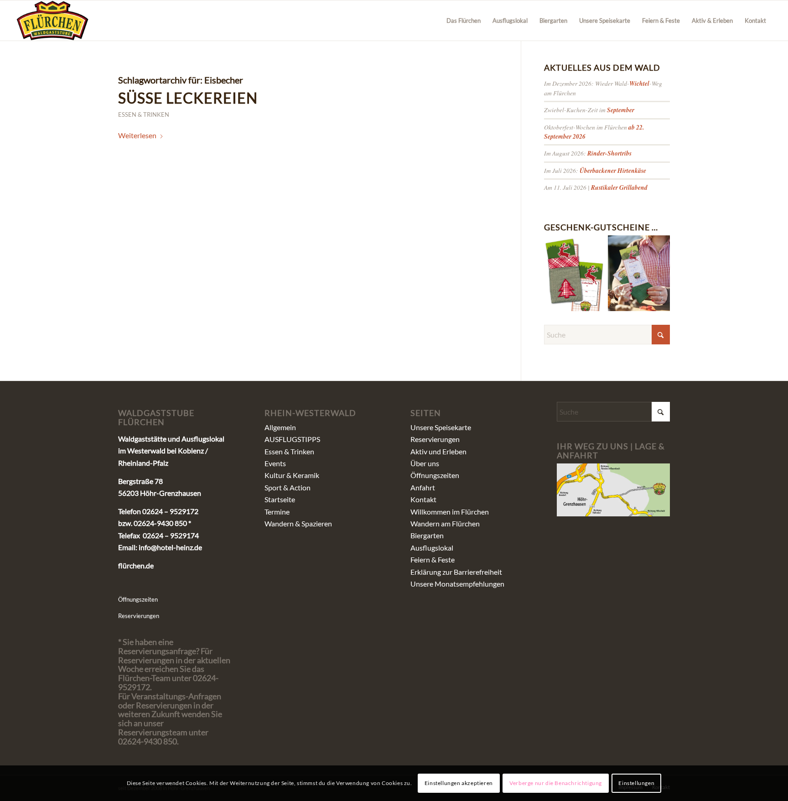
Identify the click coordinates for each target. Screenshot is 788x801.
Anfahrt (422, 487)
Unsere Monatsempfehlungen (457, 583)
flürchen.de (136, 565)
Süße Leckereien (188, 98)
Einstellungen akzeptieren (459, 783)
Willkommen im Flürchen (449, 511)
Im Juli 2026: (595, 170)
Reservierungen (138, 615)
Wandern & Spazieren (298, 523)
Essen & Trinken (143, 114)
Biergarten (427, 535)
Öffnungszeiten (138, 599)
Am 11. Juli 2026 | (596, 187)
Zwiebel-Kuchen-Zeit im (589, 109)
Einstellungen (636, 783)
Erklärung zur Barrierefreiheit (456, 571)
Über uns (424, 463)
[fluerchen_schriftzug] (52, 20)
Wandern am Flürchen (445, 523)
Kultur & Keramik (291, 475)
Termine (277, 511)
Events (275, 463)
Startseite (279, 499)
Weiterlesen (137, 135)
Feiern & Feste (432, 559)
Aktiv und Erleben (438, 451)
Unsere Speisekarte (440, 427)
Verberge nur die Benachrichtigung (555, 783)
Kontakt (423, 499)
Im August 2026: (588, 153)
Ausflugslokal (431, 547)
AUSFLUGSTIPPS (292, 439)
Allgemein (280, 427)
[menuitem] (464, 20)
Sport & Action (287, 487)
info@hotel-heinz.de (170, 547)
